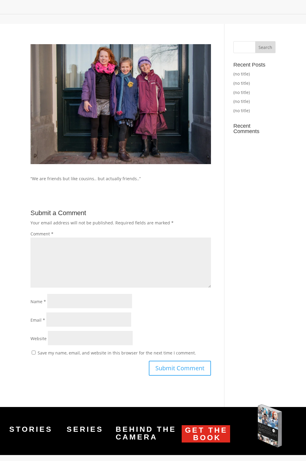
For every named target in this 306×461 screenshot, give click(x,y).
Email (37, 320)
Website (38, 338)
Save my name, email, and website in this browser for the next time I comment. (117, 353)
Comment (41, 234)
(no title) (241, 74)
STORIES (31, 429)
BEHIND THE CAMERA (146, 433)
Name (38, 301)
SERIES (85, 429)
